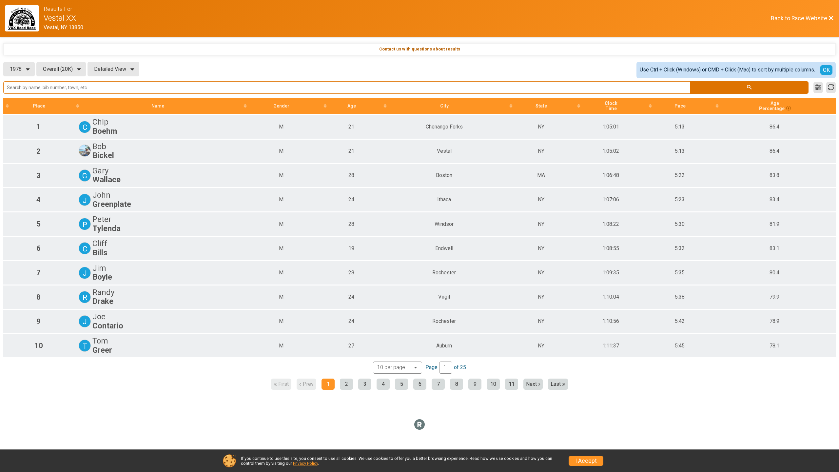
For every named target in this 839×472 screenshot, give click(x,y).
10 (493, 384)
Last (556, 384)
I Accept (586, 461)
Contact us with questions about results (419, 49)
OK (826, 70)
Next (531, 384)
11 (512, 384)
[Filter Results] (818, 87)
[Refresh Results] (831, 87)
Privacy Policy (305, 463)
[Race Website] (24, 18)
